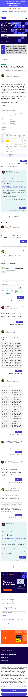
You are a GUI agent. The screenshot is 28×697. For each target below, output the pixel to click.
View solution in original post (8, 204)
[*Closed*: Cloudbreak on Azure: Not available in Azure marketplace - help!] (1, 216)
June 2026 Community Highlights (9, 604)
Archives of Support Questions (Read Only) (11, 57)
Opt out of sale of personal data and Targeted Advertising (14, 686)
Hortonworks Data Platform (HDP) (19, 70)
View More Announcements (14, 623)
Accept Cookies (14, 694)
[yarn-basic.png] (14, 120)
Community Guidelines (8, 654)
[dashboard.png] (14, 143)
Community (4, 11)
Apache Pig (8, 70)
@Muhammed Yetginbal (8, 178)
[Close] (26, 665)
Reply (23, 160)
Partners (17, 11)
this (21, 86)
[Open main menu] (26, 18)
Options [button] (4, 59)
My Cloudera (5, 660)
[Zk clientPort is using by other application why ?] (26, 216)
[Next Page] (17, 566)
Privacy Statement (12, 683)
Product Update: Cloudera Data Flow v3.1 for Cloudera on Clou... (13, 620)
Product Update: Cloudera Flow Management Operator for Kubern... (13, 615)
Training (11, 11)
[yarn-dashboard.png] (12, 286)
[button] (26, 79)
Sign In (4, 17)
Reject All (14, 690)
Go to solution (21, 64)
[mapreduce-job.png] (14, 155)
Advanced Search (5, 41)
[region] (14, 680)
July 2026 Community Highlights (9, 601)
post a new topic (19, 50)
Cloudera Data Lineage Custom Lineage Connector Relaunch (12, 609)
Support (23, 11)
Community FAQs (6, 657)
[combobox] (14, 37)
